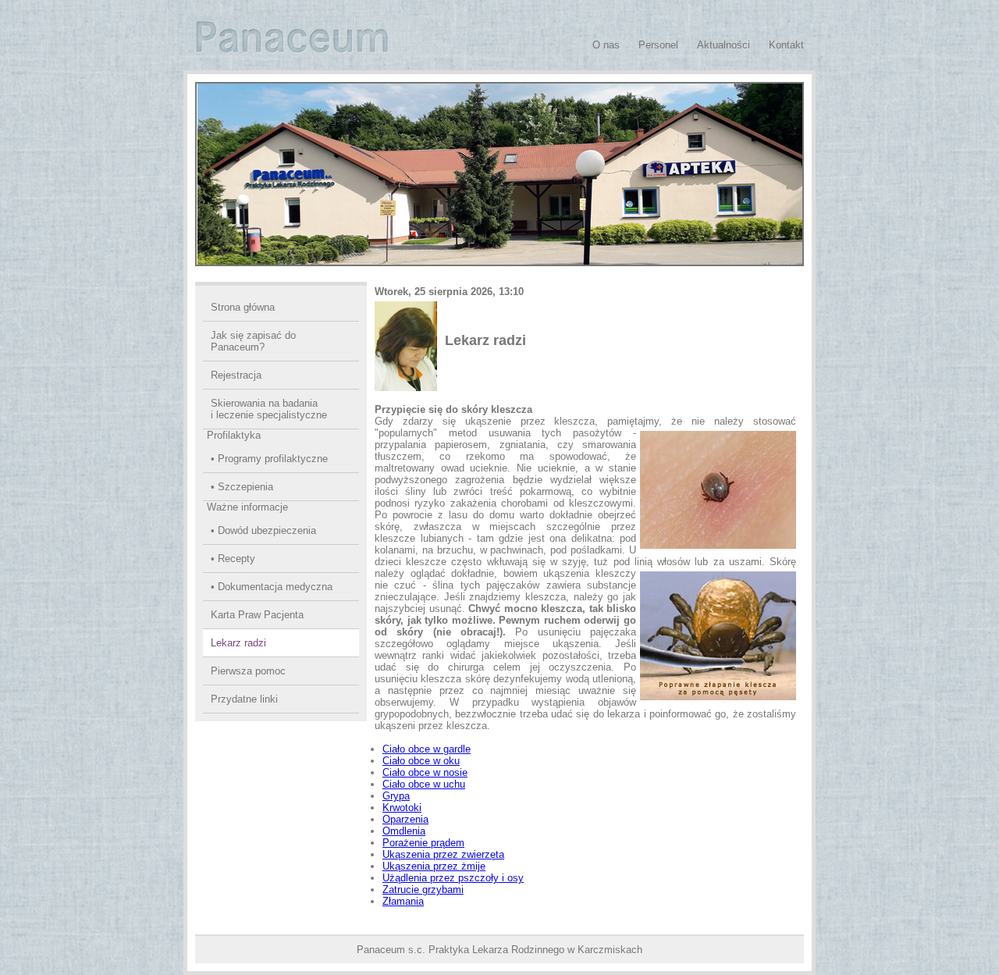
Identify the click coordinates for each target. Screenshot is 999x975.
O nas (606, 45)
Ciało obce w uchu (423, 784)
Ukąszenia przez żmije (433, 866)
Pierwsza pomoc (248, 671)
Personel (658, 45)
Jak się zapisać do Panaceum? (253, 341)
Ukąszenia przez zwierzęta (443, 854)
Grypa (396, 796)
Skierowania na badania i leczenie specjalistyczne (269, 409)
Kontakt (786, 45)
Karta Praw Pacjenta (257, 615)
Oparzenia (405, 819)
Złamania (403, 901)
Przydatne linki (244, 699)
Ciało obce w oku (421, 761)
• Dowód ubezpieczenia (263, 530)
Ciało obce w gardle (426, 749)
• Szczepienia (242, 487)
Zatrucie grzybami (423, 889)
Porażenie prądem (423, 843)
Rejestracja (236, 375)
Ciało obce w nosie (425, 772)
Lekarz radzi (238, 643)
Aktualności (723, 45)
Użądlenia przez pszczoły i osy (453, 878)
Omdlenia (403, 831)
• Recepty (233, 558)
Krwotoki (401, 807)
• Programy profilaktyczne (269, 458)
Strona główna (243, 307)
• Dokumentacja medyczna (271, 586)
